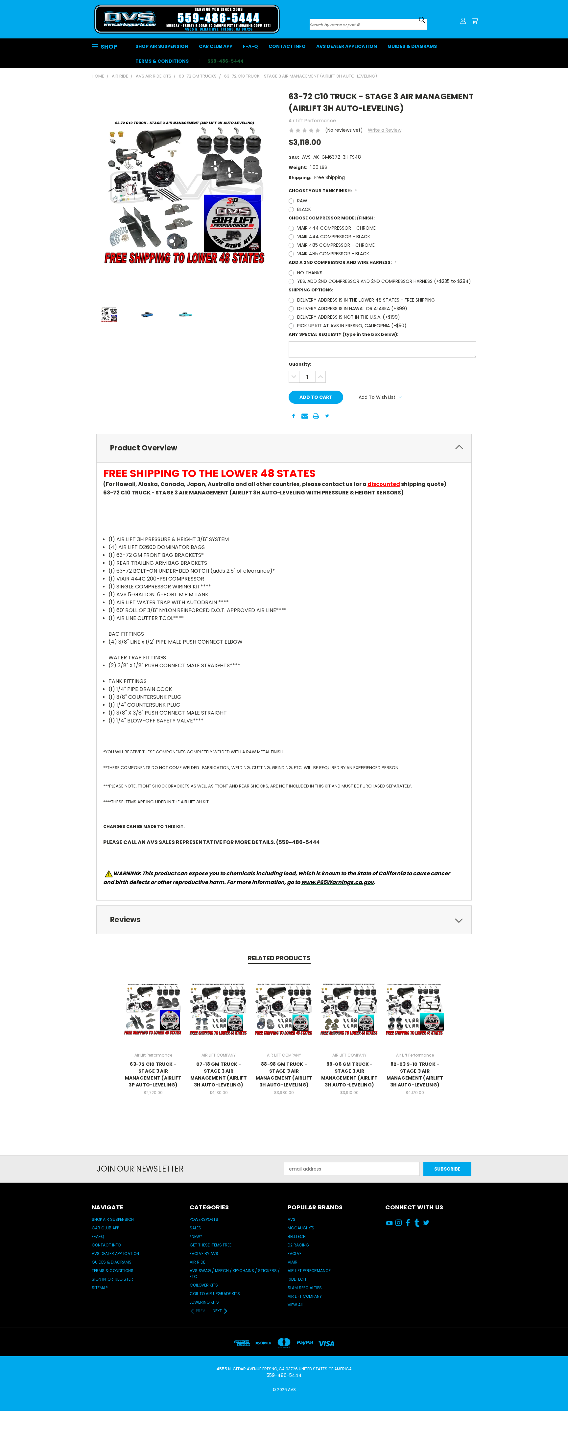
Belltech (297, 1236)
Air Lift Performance (309, 1270)
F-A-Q (250, 46)
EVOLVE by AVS (204, 1253)
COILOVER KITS (204, 1285)
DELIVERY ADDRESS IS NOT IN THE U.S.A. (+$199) (348, 317)
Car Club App (215, 46)
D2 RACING (298, 1245)
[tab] (284, 448)
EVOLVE (294, 1253)
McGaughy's (301, 1228)
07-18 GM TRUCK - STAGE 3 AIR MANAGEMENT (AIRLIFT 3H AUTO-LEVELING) (218, 1074)
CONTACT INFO (287, 46)
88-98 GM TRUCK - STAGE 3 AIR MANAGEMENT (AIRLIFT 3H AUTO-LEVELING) (284, 1074)
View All (296, 1305)
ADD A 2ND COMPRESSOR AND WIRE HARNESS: (342, 262)
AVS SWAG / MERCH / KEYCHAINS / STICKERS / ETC (235, 1273)
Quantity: (300, 364)
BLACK (304, 209)
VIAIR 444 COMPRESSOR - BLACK (333, 236)
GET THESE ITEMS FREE (210, 1245)
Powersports (204, 1219)
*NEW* (196, 1236)
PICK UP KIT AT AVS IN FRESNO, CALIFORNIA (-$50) (352, 325)
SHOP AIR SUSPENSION (161, 46)
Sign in (99, 1279)
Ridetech (297, 1279)
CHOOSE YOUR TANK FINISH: (323, 191)
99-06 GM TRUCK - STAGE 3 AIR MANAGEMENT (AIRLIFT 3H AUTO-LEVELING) (349, 1074)
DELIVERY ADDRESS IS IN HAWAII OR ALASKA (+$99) (352, 308)
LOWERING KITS (204, 1302)
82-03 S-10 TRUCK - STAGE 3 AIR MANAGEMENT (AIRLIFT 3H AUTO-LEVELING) (415, 1074)
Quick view (153, 1002)
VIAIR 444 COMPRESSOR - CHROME (336, 228)
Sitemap (99, 1287)
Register (124, 1279)
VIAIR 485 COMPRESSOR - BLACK (333, 253)
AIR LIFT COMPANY (305, 1296)
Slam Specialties (305, 1287)
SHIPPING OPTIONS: (311, 290)
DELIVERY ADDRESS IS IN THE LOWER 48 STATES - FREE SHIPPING (366, 300)
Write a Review (384, 130)
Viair (292, 1262)
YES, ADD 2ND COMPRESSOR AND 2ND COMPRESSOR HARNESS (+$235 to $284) (384, 281)
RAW (302, 200)
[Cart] (474, 20)
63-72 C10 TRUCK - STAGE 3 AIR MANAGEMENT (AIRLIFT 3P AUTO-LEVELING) (153, 1074)
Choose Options (153, 1014)
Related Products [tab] (279, 958)
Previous (551, 1412)
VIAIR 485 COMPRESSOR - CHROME (336, 245)
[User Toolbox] (463, 20)
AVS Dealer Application (346, 46)
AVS (292, 1219)
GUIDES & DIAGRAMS (412, 46)
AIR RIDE (197, 1262)
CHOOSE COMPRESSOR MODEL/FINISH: (332, 218)
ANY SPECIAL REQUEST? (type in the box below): (343, 334)
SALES (195, 1228)
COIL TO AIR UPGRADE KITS (215, 1293)
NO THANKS (309, 272)
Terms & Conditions (162, 61)
